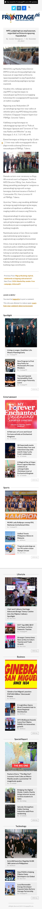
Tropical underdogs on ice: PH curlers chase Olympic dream (26, 548)
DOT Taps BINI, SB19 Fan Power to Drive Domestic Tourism (25, 627)
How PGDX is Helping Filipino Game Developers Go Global (26, 874)
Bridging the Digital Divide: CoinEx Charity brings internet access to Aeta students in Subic (26, 794)
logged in (16, 299)
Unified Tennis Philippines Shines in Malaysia (25, 536)
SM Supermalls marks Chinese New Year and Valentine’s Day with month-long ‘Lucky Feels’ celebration (26, 449)
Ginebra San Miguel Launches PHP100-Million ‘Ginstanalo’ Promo (19, 693)
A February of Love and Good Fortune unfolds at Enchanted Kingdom (19, 434)
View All (35, 389)
